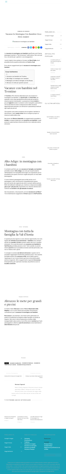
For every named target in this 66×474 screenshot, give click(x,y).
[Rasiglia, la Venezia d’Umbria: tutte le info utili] (53, 127)
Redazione (47, 438)
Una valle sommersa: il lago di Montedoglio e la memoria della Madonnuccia (36, 418)
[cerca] (59, 2)
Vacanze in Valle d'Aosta (24, 364)
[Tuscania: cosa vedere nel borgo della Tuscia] (53, 174)
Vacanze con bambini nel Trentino (16, 76)
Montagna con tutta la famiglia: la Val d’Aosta (20, 80)
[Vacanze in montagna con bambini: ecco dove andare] (23, 41)
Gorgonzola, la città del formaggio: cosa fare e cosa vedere (55, 78)
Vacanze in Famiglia (27, 363)
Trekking (26, 442)
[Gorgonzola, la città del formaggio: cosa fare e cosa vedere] (47, 77)
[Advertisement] (33, 15)
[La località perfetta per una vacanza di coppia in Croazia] (47, 61)
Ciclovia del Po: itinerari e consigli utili (13, 376)
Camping (27, 438)
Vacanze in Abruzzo (15, 363)
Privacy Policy (48, 444)
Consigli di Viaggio (23, 31)
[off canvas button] (6, 2)
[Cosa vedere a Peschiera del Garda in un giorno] (53, 143)
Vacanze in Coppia (29, 444)
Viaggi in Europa (53, 40)
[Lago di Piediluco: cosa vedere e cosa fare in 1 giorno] (53, 112)
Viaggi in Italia (53, 44)
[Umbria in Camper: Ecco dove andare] (47, 70)
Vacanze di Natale (29, 447)
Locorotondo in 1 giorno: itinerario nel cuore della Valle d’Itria (22, 418)
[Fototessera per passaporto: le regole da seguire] (10, 409)
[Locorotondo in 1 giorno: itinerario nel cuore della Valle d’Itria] (23, 409)
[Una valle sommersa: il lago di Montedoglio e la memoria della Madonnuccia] (36, 409)
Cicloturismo (28, 440)
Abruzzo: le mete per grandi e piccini (17, 82)
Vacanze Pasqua (29, 449)
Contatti (46, 442)
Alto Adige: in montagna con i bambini (17, 78)
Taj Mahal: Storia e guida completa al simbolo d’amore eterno (56, 87)
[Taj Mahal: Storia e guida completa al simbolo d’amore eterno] (47, 86)
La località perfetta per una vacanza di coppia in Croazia (56, 61)
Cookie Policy (48, 445)
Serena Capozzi (11, 47)
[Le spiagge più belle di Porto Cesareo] (47, 95)
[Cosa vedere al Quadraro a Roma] (53, 159)
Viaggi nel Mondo (53, 48)
